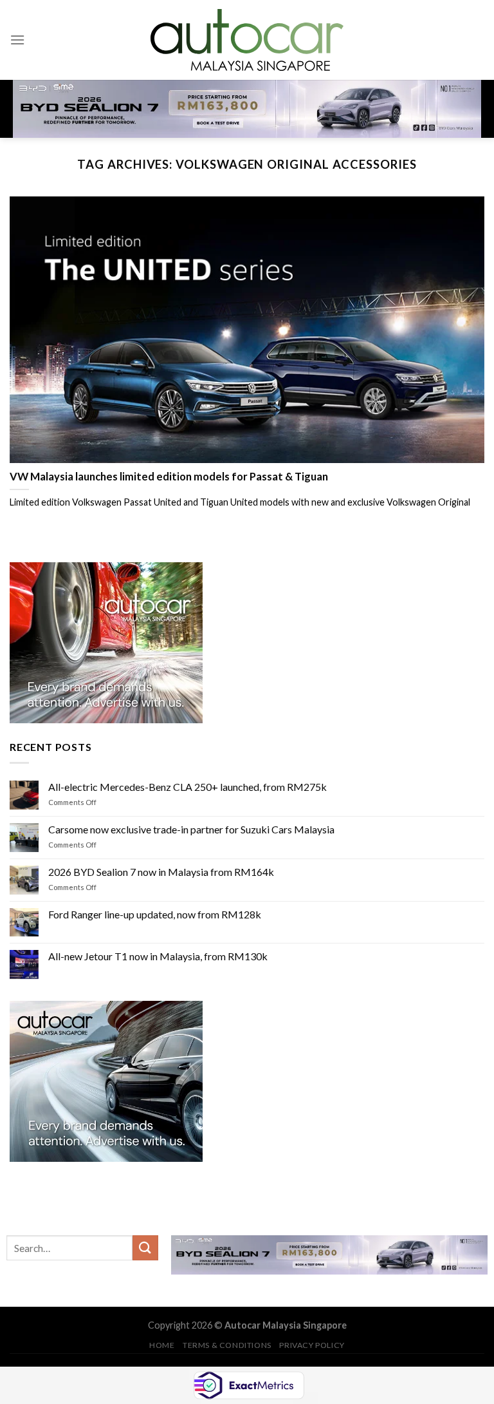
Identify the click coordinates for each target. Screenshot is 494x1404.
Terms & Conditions (227, 1345)
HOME (161, 1345)
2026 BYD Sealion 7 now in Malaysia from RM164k (161, 872)
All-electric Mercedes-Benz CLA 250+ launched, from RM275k (187, 787)
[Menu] (17, 39)
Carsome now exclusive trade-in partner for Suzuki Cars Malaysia (191, 829)
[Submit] (145, 1247)
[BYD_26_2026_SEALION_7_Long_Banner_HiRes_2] (247, 107)
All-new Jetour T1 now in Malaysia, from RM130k (158, 956)
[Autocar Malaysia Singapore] (247, 40)
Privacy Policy (312, 1345)
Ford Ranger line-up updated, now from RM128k (154, 913)
